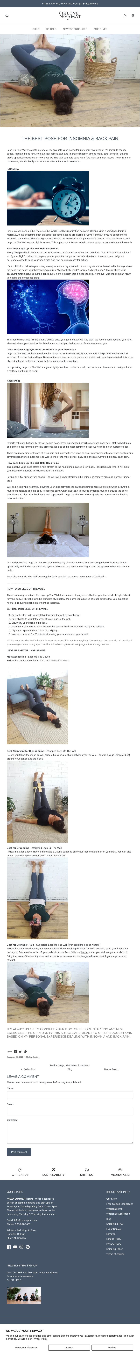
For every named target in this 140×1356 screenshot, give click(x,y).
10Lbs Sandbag (63, 851)
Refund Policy (113, 1238)
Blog (108, 1219)
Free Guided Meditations (119, 1203)
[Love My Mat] (70, 16)
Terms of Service (115, 1254)
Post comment (19, 1152)
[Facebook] (9, 1247)
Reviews (110, 1234)
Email (10, 1104)
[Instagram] (21, 1247)
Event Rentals (113, 1229)
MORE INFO (101, 29)
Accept (69, 1347)
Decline (112, 1347)
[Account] (124, 15)
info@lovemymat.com (26, 1220)
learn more (87, 3)
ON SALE (51, 29)
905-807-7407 (23, 1224)
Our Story (111, 1198)
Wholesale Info (114, 1208)
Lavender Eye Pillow (25, 855)
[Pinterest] (28, 1247)
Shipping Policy (114, 1249)
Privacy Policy (39, 1338)
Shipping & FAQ (114, 1223)
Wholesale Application (118, 1213)
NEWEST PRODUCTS (75, 29)
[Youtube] (15, 1247)
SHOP (35, 29)
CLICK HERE (14, 1280)
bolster (55, 948)
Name (10, 1088)
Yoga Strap (115, 755)
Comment (12, 1120)
